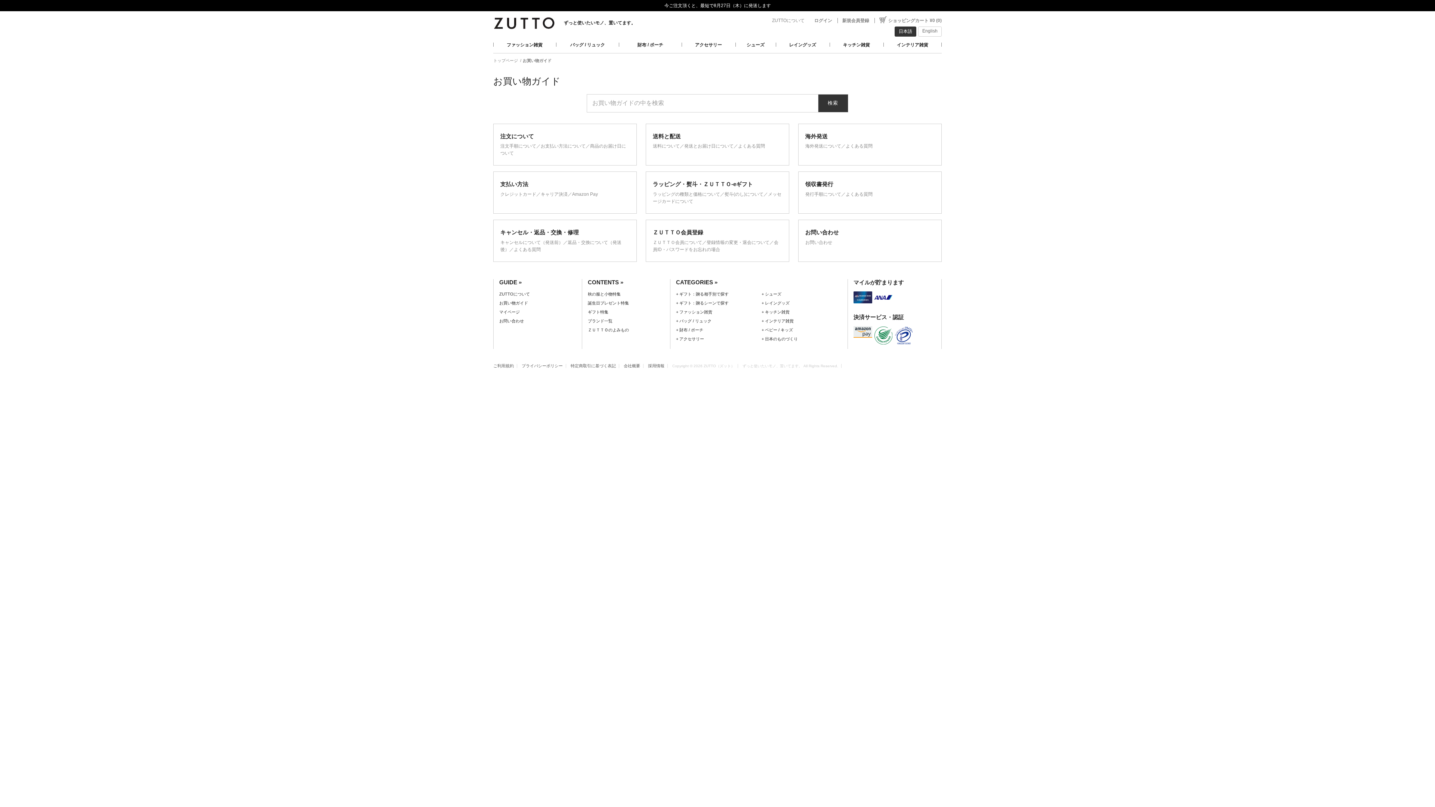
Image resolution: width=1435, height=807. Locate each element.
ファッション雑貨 (525, 44)
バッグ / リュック (587, 44)
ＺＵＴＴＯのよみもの (608, 330)
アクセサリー (708, 44)
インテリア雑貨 (912, 44)
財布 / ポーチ (650, 44)
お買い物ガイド (513, 303)
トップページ (505, 60)
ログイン (823, 20)
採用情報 (656, 366)
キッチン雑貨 (856, 44)
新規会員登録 (855, 20)
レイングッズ (802, 44)
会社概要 (632, 366)
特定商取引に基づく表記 (593, 366)
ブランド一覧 (600, 321)
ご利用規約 (503, 366)
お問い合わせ (511, 321)
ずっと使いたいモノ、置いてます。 (600, 22)
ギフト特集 (598, 312)
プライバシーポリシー (542, 366)
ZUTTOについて (788, 20)
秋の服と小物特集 (604, 294)
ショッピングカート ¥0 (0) (915, 20)
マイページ (509, 312)
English (930, 31)
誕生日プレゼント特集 (608, 303)
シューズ (756, 44)
